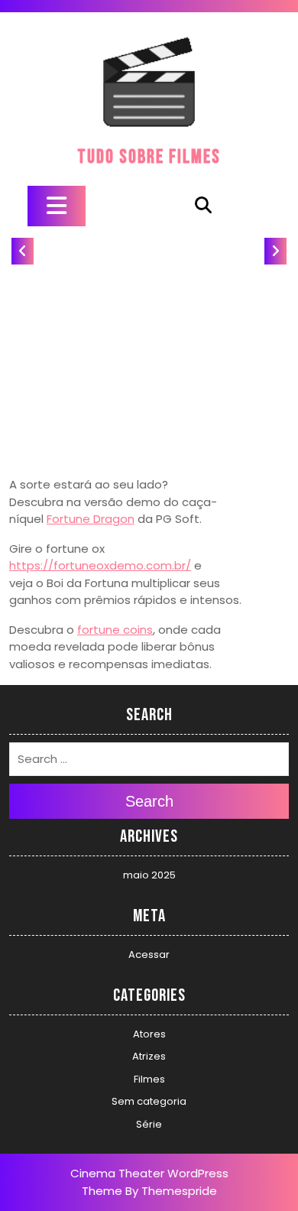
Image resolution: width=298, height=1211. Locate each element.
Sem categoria (149, 1101)
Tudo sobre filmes (149, 157)
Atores (149, 1034)
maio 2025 (149, 875)
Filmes (149, 1079)
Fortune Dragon (90, 519)
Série (149, 1124)
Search (149, 801)
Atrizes (149, 1056)
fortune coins (115, 630)
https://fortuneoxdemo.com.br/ (100, 565)
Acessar (149, 954)
